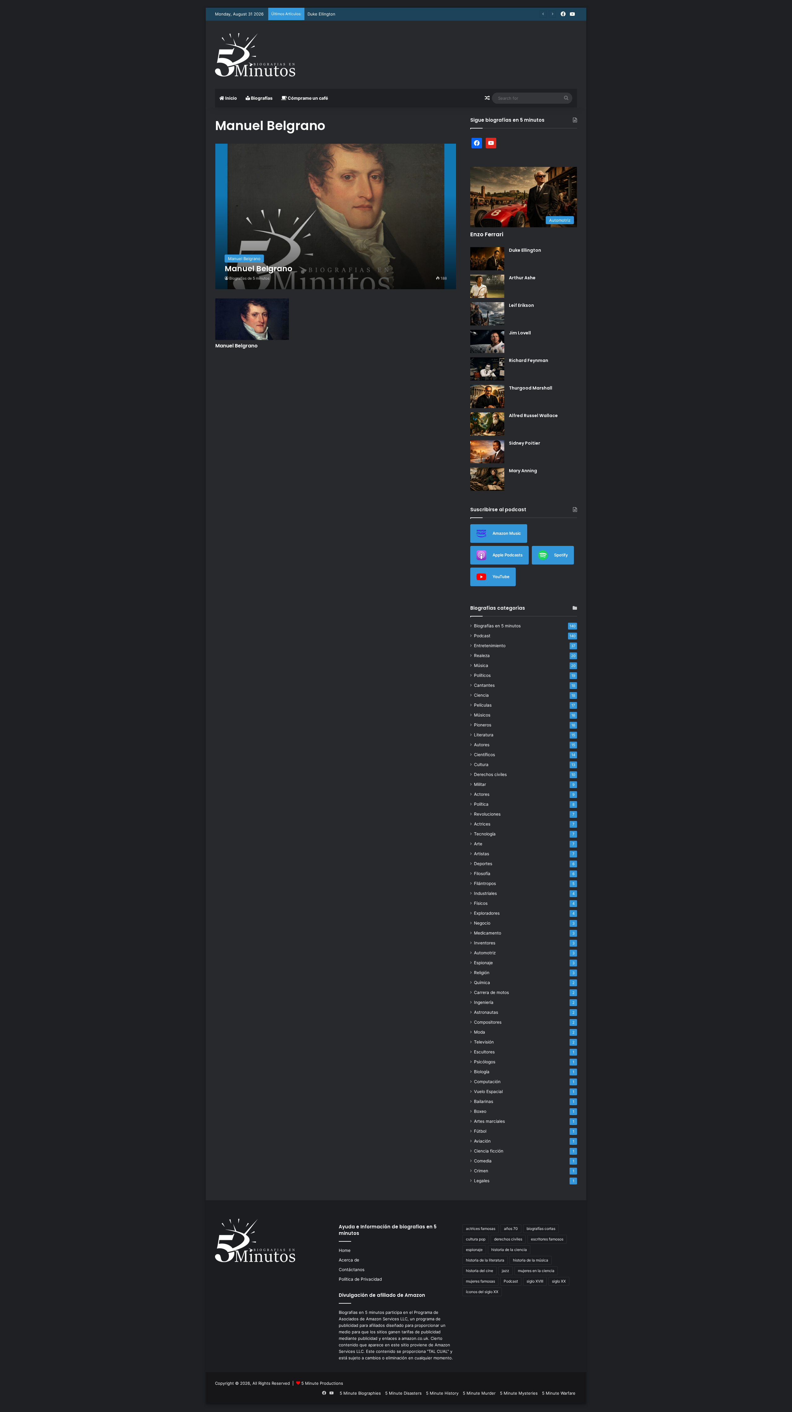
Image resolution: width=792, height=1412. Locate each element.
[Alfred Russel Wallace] (487, 424)
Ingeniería (483, 1002)
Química (482, 982)
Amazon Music (507, 532)
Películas (483, 705)
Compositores (487, 1022)
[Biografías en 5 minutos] (255, 54)
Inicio (230, 98)
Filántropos (485, 883)
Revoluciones (487, 814)
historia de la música (530, 1260)
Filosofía (482, 873)
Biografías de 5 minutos (249, 278)
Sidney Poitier (524, 443)
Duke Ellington (321, 13)
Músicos (482, 715)
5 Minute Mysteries (519, 1393)
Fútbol (480, 1131)
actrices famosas (480, 1228)
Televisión (484, 1041)
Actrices (482, 823)
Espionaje (483, 962)
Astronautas (486, 1012)
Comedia (483, 1160)
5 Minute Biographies (360, 1393)
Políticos (482, 675)
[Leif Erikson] (487, 313)
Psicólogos (484, 1061)
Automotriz (485, 952)
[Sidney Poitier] (487, 451)
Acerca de (349, 1259)
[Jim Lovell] (487, 341)
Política (481, 804)
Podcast (482, 635)
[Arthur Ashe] (487, 286)
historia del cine (479, 1270)
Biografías (261, 98)
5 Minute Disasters (403, 1393)
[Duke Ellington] (487, 258)
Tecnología (485, 833)
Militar (480, 784)
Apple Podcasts (508, 554)
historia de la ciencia (509, 1249)
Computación (487, 1081)
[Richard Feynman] (487, 369)
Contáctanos (351, 1269)
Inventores (484, 942)
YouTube (501, 576)
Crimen (481, 1170)
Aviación (482, 1141)
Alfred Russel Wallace (533, 415)
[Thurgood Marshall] (487, 396)
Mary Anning (523, 471)
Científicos (484, 754)
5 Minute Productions (322, 1383)
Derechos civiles (490, 774)
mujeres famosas (480, 1281)
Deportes (483, 863)
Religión (481, 972)
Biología (481, 1071)
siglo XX (559, 1281)
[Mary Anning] (487, 479)
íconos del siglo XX (482, 1291)
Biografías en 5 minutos (497, 625)
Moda (479, 1032)
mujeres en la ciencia (536, 1270)
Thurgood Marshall (530, 388)
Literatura (483, 734)
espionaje (474, 1249)
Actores (481, 794)
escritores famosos (547, 1239)
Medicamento (487, 932)
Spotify (561, 554)
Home (345, 1250)
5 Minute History (442, 1393)
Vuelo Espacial (488, 1091)
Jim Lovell (520, 333)
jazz (505, 1270)
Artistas (481, 853)
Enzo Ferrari (486, 234)
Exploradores (487, 913)
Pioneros (482, 724)
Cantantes (484, 685)
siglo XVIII (535, 1281)
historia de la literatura (485, 1260)
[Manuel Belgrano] (335, 216)
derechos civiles (508, 1239)
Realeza (482, 655)
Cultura (481, 764)
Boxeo (480, 1111)
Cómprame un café (307, 98)
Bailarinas (483, 1101)
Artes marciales (489, 1121)
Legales (481, 1180)
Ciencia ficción (488, 1150)
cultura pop (475, 1239)
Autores (481, 744)
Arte (478, 843)
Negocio (482, 923)
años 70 (511, 1228)
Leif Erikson (521, 305)
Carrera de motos (491, 992)
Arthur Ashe (522, 278)
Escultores (484, 1051)
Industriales (485, 893)
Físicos (481, 903)
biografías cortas (541, 1228)
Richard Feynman (528, 360)
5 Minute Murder (479, 1393)
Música (481, 665)
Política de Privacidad (360, 1279)
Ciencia (481, 695)
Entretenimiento (490, 645)
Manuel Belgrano (236, 345)
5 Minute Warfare (558, 1393)
